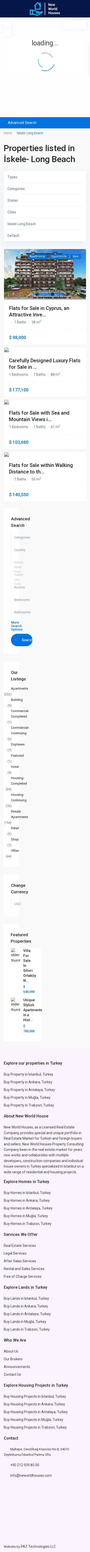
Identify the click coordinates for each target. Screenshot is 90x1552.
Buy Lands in (14, 1306)
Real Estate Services (20, 1246)
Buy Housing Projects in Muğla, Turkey (33, 1420)
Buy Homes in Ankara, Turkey (27, 1200)
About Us (11, 1351)
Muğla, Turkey (37, 1216)
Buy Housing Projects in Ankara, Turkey (34, 1404)
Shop (15, 839)
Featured (17, 755)
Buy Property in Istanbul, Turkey (28, 1074)
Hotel (15, 767)
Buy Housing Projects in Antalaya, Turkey (36, 1412)
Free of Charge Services (23, 1276)
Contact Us (13, 1374)
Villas (15, 850)
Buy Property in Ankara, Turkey (28, 1082)
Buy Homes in (15, 1216)
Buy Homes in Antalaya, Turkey (28, 1208)
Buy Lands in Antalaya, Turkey (27, 1314)
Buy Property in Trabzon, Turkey (29, 1105)
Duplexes (17, 744)
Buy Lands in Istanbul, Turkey (26, 1298)
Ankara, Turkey (36, 1306)
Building (17, 700)
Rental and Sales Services (24, 1269)
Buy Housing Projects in (22, 1396)
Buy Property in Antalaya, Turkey (29, 1090)
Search (27, 640)
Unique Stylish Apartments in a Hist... (32, 1010)
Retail (15, 828)
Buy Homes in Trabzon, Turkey (28, 1224)
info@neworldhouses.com (31, 1475)
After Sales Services (20, 1261)
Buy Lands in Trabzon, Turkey (27, 1329)
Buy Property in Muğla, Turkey (27, 1097)
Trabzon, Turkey (54, 1427)
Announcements (17, 1367)
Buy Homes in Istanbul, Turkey (27, 1193)
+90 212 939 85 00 (24, 1465)
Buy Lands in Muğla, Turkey (25, 1322)
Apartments (19, 688)
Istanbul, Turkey (53, 1396)
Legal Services (15, 1253)
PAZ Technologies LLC (38, 1547)
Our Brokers (13, 1359)
